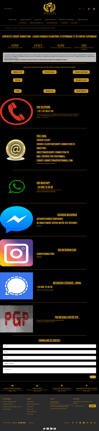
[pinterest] (80, 422)
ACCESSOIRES (64, 23)
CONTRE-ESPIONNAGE (50, 19)
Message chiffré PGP (81, 91)
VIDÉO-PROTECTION (82, 19)
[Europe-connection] (49, 8)
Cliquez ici (39, 226)
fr (83, 8)
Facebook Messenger (50, 72)
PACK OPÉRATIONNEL (51, 23)
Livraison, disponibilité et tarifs (9, 401)
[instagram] (87, 422)
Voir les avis (31, 422)
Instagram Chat (49, 91)
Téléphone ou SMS (17, 72)
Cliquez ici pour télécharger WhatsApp (46, 191)
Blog (80, 8)
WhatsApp (17, 80)
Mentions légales (30, 401)
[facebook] (72, 422)
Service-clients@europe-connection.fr (58, 408)
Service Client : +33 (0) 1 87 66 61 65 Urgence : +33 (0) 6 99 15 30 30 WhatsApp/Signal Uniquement (61, 405)
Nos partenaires (30, 406)
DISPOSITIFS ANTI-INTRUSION (66, 19)
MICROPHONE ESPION (25, 19)
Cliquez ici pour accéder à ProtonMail (46, 163)
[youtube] (83, 422)
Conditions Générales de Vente (33, 404)
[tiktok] (91, 422)
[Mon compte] (89, 9)
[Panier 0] (94, 9)
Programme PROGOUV (31, 411)
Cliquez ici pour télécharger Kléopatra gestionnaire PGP (50, 320)
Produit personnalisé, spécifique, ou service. (12, 406)
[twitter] (76, 422)
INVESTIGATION (23, 23)
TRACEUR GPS (37, 19)
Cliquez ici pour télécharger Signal (45, 290)
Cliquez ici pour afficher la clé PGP (46, 322)
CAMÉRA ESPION (12, 19)
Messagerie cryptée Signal (81, 72)
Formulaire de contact (81, 80)
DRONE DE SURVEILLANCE (36, 23)
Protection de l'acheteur (8, 404)
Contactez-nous (30, 409)
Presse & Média (30, 414)
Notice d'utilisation (7, 409)
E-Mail (17, 91)
